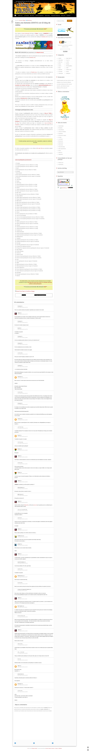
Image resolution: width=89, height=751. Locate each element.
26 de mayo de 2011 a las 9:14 (22, 607)
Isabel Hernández (21, 562)
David (19, 328)
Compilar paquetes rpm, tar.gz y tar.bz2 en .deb (65, 80)
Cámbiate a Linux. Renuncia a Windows (64, 82)
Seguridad (60, 69)
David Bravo (60, 133)
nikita (19, 665)
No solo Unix (40, 148)
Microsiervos (60, 141)
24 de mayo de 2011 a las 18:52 (22, 583)
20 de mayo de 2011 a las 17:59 (22, 329)
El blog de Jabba (34, 748)
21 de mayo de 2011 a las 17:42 (22, 443)
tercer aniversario (26, 33)
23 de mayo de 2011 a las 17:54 (22, 563)
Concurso (20, 20)
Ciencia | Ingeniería (40, 15)
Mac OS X (32, 15)
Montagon (19, 683)
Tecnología (60, 71)
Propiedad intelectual (55, 15)
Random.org (33, 72)
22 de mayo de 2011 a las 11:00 (22, 488)
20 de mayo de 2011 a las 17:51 (22, 322)
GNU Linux (20, 15)
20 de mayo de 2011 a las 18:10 (22, 344)
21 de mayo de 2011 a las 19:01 (22, 463)
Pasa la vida (60, 144)
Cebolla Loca (20, 535)
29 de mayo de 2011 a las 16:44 (22, 691)
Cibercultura (47, 15)
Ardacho (19, 418)
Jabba (19, 455)
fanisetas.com (44, 36)
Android (59, 58)
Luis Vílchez (60, 139)
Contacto (68, 15)
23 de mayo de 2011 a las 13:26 (22, 510)
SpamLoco (60, 152)
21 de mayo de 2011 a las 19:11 (22, 473)
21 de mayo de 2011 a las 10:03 (22, 404)
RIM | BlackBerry (69, 65)
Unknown (19, 376)
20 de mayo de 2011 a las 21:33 (22, 393)
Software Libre (68, 69)
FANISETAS (45, 33)
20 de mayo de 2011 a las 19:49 (22, 366)
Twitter (36, 33)
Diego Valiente (20, 487)
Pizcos (59, 150)
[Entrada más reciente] (14, 743)
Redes (59, 67)
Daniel (19, 435)
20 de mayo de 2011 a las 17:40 (22, 307)
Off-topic (24, 20)
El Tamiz (59, 137)
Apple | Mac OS (69, 58)
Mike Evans (20, 494)
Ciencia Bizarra (61, 129)
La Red (67, 62)
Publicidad (60, 748)
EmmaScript (20, 674)
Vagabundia (60, 154)
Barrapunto (60, 127)
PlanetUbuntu (60, 164)
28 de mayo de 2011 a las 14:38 (22, 675)
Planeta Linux (60, 162)
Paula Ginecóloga (61, 146)
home (15, 15)
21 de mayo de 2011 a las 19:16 (22, 481)
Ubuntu (67, 71)
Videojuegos (60, 73)
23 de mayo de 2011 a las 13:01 (22, 502)
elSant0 (19, 544)
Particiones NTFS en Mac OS (62, 87)
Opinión (59, 65)
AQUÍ (45, 28)
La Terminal (26, 15)
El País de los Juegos (62, 135)
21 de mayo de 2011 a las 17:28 (22, 428)
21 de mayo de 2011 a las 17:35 (22, 436)
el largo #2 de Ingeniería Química (24, 589)
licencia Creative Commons (50, 748)
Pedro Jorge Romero (62, 148)
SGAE (67, 67)
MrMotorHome (20, 575)
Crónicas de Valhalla (62, 131)
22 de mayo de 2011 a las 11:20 (22, 495)
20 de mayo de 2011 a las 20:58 (22, 377)
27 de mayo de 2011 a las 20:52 (22, 653)
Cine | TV (67, 60)
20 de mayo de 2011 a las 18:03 (22, 337)
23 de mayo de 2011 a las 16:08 (22, 545)
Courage (19, 306)
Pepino (19, 472)
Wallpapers (68, 73)
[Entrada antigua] (53, 743)
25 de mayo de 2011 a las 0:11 (22, 590)
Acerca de (63, 15)
